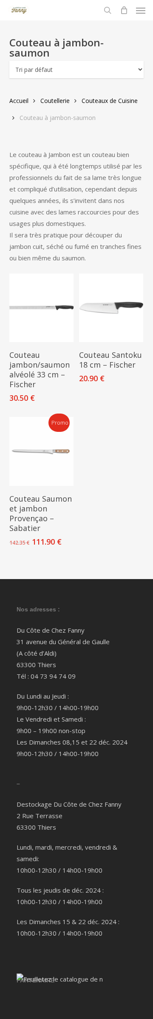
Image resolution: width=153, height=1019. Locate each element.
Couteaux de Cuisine (110, 101)
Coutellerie (55, 101)
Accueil (18, 101)
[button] (140, 10)
